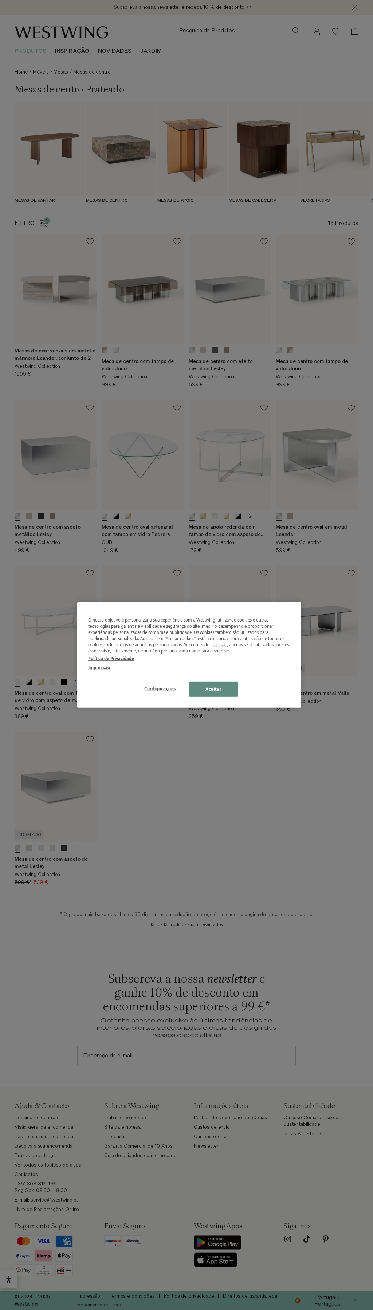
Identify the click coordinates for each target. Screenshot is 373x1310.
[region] (189, 655)
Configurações (160, 688)
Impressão (99, 667)
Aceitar (213, 688)
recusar (219, 644)
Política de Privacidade (111, 658)
